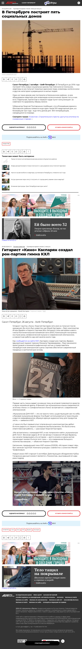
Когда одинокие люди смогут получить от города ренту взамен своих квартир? (37, 179)
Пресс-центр (37, 595)
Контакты (60, 597)
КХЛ (44, 311)
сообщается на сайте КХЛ (27, 341)
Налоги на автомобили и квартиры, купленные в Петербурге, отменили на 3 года (38, 172)
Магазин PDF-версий (50, 595)
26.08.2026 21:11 (7, 246)
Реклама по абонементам (38, 600)
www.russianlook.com (9, 74)
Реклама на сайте (22, 600)
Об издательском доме (24, 595)
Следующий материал (42, 643)
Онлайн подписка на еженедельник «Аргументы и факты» (35, 597)
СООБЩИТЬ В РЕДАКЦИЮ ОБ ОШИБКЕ (54, 602)
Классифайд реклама (71, 600)
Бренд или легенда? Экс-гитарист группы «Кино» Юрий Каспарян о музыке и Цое (43, 493)
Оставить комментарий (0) (64, 127)
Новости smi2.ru (9, 240)
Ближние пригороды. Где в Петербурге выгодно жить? (29, 186)
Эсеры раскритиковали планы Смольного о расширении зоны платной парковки (38, 166)
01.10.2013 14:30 (6, 8)
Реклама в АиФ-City (55, 600)
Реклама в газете (71, 597)
